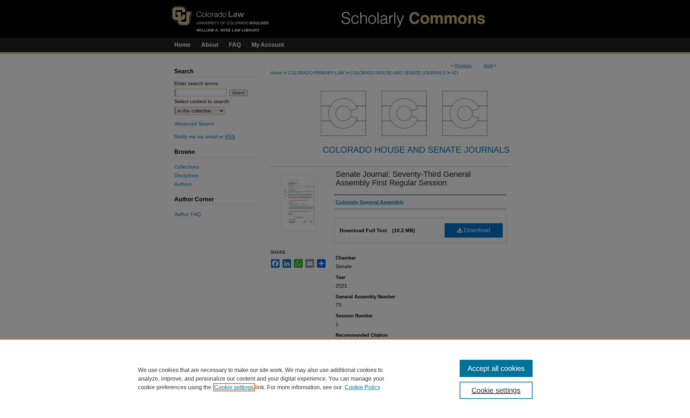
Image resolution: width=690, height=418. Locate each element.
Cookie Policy (362, 387)
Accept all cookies (496, 368)
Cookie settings (234, 387)
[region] (345, 378)
